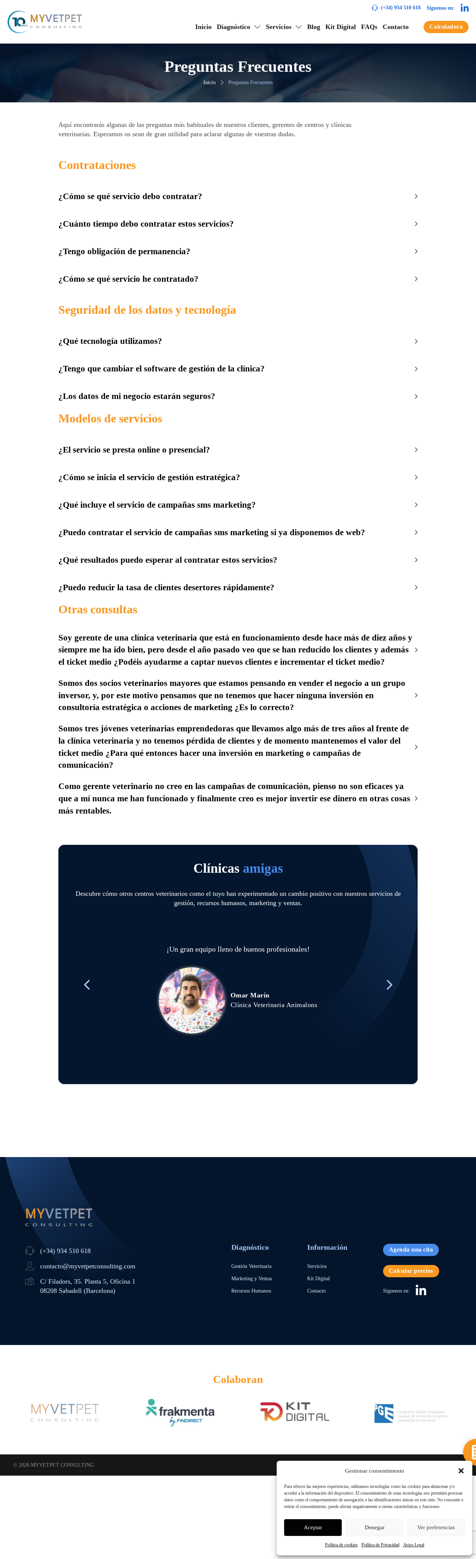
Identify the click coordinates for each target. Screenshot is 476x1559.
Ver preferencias (436, 1527)
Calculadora (446, 26)
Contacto (396, 27)
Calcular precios (411, 1271)
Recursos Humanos (251, 1291)
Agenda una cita (411, 1249)
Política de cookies (341, 1544)
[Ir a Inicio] (44, 22)
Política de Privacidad (380, 1544)
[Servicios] (298, 26)
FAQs (369, 27)
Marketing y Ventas (251, 1278)
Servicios (279, 27)
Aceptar (313, 1527)
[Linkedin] (465, 8)
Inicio (203, 27)
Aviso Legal (413, 1544)
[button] (461, 1471)
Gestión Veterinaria (251, 1266)
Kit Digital (340, 27)
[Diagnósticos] (257, 26)
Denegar (375, 1527)
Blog (313, 27)
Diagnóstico (233, 27)
